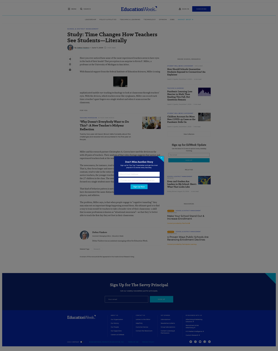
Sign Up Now (139, 187)
